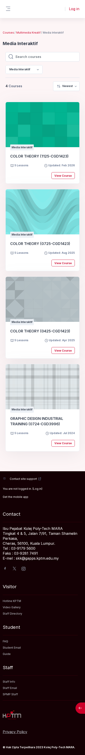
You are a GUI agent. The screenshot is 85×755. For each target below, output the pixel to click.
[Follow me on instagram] (24, 569)
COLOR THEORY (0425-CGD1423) (40, 331)
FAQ (5, 641)
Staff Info (9, 681)
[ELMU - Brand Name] (42, 715)
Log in (74, 9)
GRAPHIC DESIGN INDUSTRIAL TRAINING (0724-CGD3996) (36, 421)
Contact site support (23, 478)
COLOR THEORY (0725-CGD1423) (40, 243)
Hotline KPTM (12, 601)
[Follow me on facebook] (5, 569)
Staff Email (10, 688)
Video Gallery (12, 607)
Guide (7, 654)
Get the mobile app (15, 497)
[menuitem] (66, 86)
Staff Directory (12, 613)
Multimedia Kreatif (28, 32)
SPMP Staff (10, 694)
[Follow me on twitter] (14, 569)
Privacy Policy (15, 732)
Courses (8, 32)
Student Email (12, 647)
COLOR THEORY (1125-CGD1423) (39, 156)
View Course (63, 175)
